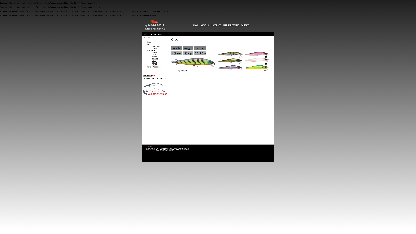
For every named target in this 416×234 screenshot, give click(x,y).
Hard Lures (151, 50)
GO (153, 75)
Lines (149, 44)
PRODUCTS (216, 25)
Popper (154, 57)
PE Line (154, 48)
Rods (149, 42)
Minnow (155, 52)
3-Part (154, 65)
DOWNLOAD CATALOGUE (153, 79)
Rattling (155, 59)
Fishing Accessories (154, 67)
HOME (195, 25)
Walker (154, 63)
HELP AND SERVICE (231, 25)
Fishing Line (156, 46)
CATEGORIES (148, 38)
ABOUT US (205, 25)
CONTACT (245, 25)
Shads (154, 61)
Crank (154, 55)
